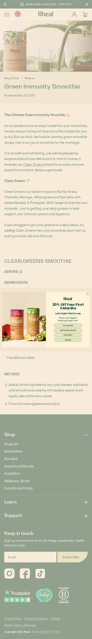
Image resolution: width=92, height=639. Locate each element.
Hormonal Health (68, 330)
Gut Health (68, 325)
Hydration (68, 335)
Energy (68, 339)
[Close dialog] (88, 293)
